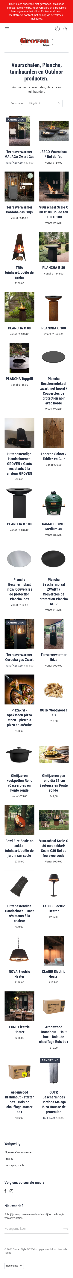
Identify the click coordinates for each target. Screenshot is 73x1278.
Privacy (8, 1158)
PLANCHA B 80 (53, 267)
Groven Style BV (21, 1249)
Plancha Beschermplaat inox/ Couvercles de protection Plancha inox (19, 589)
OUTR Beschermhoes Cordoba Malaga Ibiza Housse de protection (54, 1102)
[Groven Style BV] (36, 41)
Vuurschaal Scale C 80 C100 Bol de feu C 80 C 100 (53, 212)
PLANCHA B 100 (19, 524)
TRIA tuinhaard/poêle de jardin (19, 272)
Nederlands (12, 1265)
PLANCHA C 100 (53, 328)
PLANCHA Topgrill (19, 378)
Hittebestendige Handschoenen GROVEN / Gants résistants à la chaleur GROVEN (19, 464)
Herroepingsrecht (14, 1165)
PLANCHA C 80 (19, 328)
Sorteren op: (18, 103)
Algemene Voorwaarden (18, 1152)
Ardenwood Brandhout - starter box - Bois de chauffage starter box (19, 1102)
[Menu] (7, 29)
